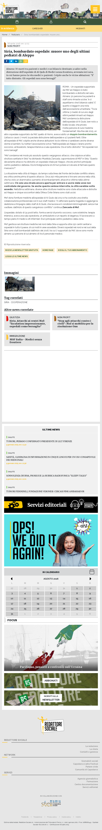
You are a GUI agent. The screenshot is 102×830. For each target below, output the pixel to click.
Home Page (47, 250)
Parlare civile (92, 767)
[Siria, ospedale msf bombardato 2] (19, 284)
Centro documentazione (86, 784)
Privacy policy (52, 817)
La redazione (92, 746)
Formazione (92, 781)
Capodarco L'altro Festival (85, 764)
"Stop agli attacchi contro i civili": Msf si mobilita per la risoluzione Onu (75, 323)
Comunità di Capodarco (86, 769)
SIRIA (6, 302)
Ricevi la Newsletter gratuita (21, 250)
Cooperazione (19, 302)
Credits (78, 817)
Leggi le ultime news (16, 256)
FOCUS (12, 620)
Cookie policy (66, 817)
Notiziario (16, 34)
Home (4, 34)
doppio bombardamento (83, 134)
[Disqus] (51, 386)
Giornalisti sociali (89, 761)
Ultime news (51, 429)
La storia (94, 749)
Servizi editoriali (90, 787)
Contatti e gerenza (89, 752)
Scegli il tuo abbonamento (72, 250)
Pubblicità (24, 817)
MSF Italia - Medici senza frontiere (26, 341)
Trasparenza (37, 817)
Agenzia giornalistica (88, 779)
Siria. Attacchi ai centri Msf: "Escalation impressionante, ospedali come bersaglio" (28, 323)
